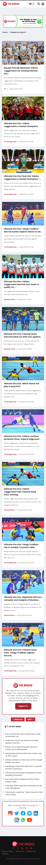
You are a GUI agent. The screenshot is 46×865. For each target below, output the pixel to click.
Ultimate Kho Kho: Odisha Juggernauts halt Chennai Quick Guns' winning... (20, 491)
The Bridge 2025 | (13, 859)
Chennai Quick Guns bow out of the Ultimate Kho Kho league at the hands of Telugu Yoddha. (21, 342)
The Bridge (30, 805)
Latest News (15, 726)
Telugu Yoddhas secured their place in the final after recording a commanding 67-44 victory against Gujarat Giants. (22, 239)
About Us (19, 851)
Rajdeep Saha (9, 299)
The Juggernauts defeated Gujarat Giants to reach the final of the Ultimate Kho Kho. (22, 293)
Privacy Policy (7, 851)
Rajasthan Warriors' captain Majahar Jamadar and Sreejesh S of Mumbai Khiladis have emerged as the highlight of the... (22, 607)
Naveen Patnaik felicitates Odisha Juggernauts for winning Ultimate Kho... (21, 70)
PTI (5, 89)
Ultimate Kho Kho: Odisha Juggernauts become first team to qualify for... (21, 284)
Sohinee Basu (9, 510)
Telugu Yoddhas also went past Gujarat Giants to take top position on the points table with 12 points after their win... (22, 555)
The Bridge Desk (10, 142)
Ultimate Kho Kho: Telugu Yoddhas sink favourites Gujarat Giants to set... (23, 230)
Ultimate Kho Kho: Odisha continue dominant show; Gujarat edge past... (22, 438)
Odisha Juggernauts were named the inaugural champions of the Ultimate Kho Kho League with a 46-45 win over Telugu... (22, 134)
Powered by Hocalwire (30, 859)
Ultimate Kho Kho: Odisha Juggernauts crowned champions (21, 125)
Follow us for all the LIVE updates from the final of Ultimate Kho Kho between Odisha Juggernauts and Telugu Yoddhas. (22, 186)
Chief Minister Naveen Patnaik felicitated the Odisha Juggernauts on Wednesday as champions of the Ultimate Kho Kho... (22, 81)
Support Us (23, 706)
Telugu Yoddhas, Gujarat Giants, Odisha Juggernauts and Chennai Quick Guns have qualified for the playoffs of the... (22, 394)
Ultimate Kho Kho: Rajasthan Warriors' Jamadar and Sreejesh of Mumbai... (23, 598)
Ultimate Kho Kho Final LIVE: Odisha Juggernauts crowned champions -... (22, 177)
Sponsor (8, 693)
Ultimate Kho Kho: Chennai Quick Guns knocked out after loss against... (23, 335)
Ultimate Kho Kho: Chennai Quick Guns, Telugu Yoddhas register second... (20, 652)
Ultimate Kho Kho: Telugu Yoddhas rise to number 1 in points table (21, 546)
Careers (5, 854)
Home (5, 32)
